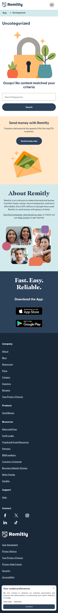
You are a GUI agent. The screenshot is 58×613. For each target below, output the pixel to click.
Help (4, 497)
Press (4, 370)
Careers (6, 377)
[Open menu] (52, 5)
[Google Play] (29, 323)
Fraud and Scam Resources (15, 442)
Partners (6, 448)
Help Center (24, 217)
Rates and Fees (9, 429)
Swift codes (8, 435)
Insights (6, 481)
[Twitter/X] (16, 515)
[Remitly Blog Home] (12, 5)
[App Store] (29, 311)
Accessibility (8, 577)
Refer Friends (8, 474)
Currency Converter (12, 461)
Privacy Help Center (12, 564)
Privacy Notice (9, 551)
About (5, 351)
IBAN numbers (9, 455)
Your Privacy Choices (12, 396)
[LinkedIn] (5, 522)
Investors (6, 383)
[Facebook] (5, 515)
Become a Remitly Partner (14, 468)
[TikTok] (16, 522)
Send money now (29, 141)
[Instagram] (27, 515)
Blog (4, 358)
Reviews (6, 390)
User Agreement (10, 545)
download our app (32, 214)
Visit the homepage (12, 214)
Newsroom (7, 364)
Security (6, 570)
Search (29, 107)
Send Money (8, 413)
